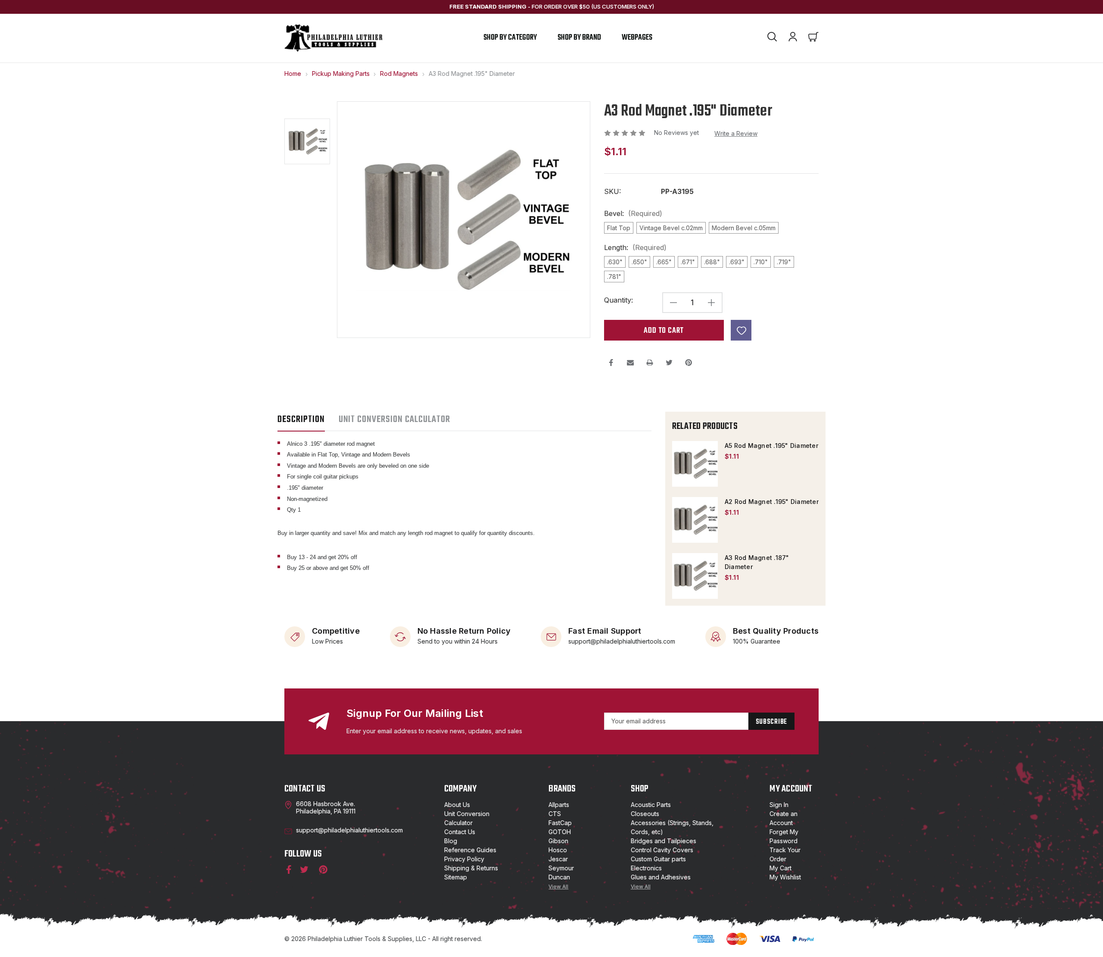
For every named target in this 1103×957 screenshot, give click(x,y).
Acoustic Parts (651, 804)
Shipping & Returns (471, 868)
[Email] (630, 362)
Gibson (558, 840)
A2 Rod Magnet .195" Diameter (772, 501)
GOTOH (559, 831)
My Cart (780, 868)
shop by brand (579, 37)
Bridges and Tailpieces (663, 840)
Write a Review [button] (735, 133)
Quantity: (618, 300)
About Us (457, 804)
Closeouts (645, 813)
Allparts (558, 804)
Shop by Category (510, 37)
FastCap (560, 822)
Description (301, 419)
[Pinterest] (688, 362)
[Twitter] (669, 362)
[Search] (772, 37)
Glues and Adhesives (661, 877)
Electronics (646, 868)
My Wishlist (785, 877)
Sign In (779, 804)
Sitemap (455, 877)
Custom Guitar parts (658, 859)
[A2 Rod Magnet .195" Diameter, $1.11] (695, 520)
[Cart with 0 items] (813, 37)
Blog (450, 840)
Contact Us (459, 831)
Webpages (637, 37)
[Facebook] (611, 362)
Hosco (557, 850)
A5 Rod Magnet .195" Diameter (771, 445)
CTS (554, 813)
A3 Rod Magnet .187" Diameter (757, 562)
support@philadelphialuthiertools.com (621, 640)
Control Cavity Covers (662, 850)
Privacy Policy (464, 859)
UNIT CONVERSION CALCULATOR (394, 419)
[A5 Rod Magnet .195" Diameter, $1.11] (695, 464)
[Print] (649, 362)
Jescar (558, 859)
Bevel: (633, 214)
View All (558, 886)
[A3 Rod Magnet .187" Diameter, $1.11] (695, 576)
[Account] (793, 37)
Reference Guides (470, 850)
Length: (635, 248)
